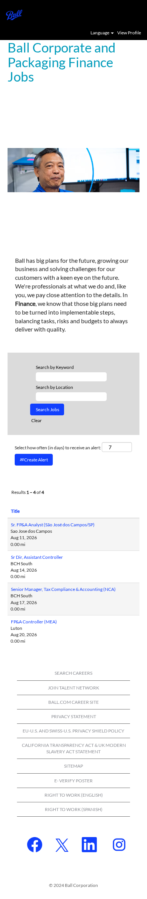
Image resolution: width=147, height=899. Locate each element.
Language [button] (100, 32)
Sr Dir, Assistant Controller (37, 557)
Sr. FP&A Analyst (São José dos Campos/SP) (53, 524)
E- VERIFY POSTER (73, 780)
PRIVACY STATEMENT (73, 716)
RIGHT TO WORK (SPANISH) (74, 809)
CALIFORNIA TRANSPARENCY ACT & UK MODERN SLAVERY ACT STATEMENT (74, 748)
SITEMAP (73, 766)
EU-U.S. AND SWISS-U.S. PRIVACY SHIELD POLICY (73, 731)
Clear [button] (36, 420)
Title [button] (15, 511)
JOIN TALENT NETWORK (73, 688)
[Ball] (11, 14)
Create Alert (35, 460)
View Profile (129, 32)
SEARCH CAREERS (73, 673)
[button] (137, 14)
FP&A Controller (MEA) (34, 622)
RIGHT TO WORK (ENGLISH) (73, 795)
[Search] (118, 14)
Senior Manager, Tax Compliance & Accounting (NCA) (63, 589)
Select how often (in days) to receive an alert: (58, 447)
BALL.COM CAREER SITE (73, 702)
